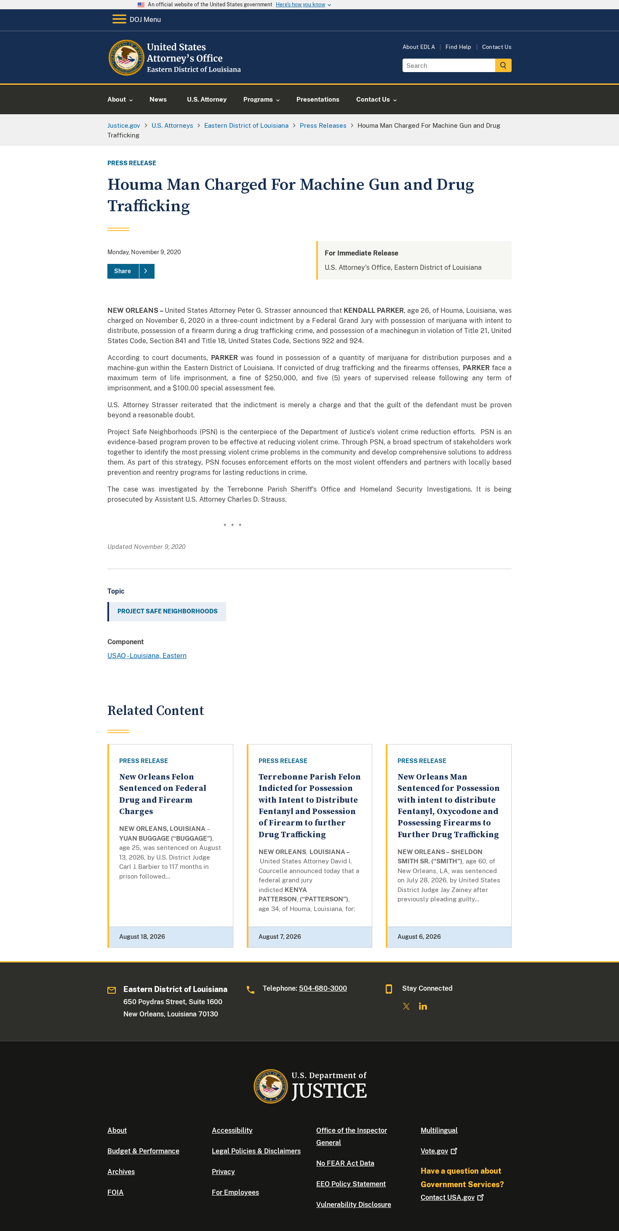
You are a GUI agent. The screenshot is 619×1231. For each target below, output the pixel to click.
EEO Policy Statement (351, 1184)
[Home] (175, 73)
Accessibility (232, 1130)
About (117, 1130)
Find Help (459, 47)
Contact (448, 1197)
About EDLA (419, 47)
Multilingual (439, 1130)
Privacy (223, 1172)
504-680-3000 (323, 988)
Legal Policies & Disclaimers (256, 1151)
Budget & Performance (143, 1151)
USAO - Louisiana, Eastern (147, 656)
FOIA (115, 1192)
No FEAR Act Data (345, 1163)
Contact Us (497, 47)
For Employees (235, 1192)
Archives (121, 1172)
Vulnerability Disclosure (353, 1205)
